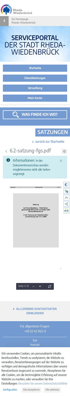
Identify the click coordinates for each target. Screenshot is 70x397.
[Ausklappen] (49, 286)
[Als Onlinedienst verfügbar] (66, 191)
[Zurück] (6, 151)
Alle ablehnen (52, 390)
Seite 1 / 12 (23, 286)
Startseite (35, 68)
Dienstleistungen (35, 78)
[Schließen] (61, 161)
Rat (35, 340)
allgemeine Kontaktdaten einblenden (36, 311)
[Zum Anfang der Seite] (66, 197)
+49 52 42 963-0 (35, 331)
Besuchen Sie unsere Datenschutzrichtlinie (42, 383)
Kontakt (35, 344)
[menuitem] (66, 204)
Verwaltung (35, 88)
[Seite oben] (33, 286)
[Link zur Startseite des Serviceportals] (16, 9)
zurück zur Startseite (49, 141)
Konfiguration (10, 390)
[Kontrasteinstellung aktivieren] (66, 185)
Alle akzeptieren (31, 390)
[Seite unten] (40, 286)
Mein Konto (35, 98)
